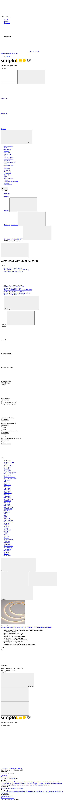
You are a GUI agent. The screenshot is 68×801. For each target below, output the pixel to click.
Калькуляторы (43, 791)
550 (4, 436)
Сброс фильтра (5, 383)
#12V (5, 464)
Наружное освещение (7, 172)
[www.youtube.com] (40, 753)
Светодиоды (8, 184)
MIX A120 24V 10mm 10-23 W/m (14, 291)
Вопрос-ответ (35, 791)
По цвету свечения (6, 353)
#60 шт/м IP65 (8, 520)
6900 (5, 429)
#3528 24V (7, 510)
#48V (5, 515)
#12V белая (7, 475)
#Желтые (7, 541)
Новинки (7, 193)
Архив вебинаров (21, 791)
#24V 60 (6, 486)
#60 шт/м (7, 518)
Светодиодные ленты (7, 782)
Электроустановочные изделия (25, 785)
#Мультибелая (8, 546)
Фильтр (3, 599)
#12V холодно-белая (10, 478)
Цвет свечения (5, 398)
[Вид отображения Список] (43, 579)
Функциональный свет (13, 783)
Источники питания (7, 150)
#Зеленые (7, 542)
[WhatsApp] (14, 52)
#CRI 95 (6, 525)
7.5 (4, 421)
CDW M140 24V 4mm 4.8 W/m (13, 271)
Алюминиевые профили (8, 159)
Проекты (7, 23)
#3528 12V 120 (8, 507)
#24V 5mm (7, 485)
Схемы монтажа (52, 791)
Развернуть (8, 309)
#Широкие (7, 555)
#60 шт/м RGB (8, 522)
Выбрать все (4, 400)
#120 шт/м (7, 461)
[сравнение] (15, 694)
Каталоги (3, 791)
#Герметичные (8, 539)
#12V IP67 (7, 469)
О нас (6, 19)
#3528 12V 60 (8, 509)
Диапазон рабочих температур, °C (11, 438)
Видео (8, 791)
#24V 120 (7, 483)
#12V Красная (8, 473)
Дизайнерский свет (26, 783)
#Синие (6, 552)
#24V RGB (7, 491)
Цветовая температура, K (8, 423)
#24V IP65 (7, 488)
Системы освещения (7, 169)
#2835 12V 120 (8, 499)
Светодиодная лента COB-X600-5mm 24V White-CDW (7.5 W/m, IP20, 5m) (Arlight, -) (26, 627)
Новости (6, 21)
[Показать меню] (23, 205)
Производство (8, 788)
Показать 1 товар (6, 444)
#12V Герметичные (10, 472)
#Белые (6, 538)
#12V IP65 (7, 467)
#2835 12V (7, 497)
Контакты (15, 53)
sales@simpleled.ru (16, 768)
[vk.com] (14, 739)
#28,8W (6, 494)
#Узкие (6, 554)
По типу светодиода (7, 367)
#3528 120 (7, 505)
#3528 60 (7, 512)
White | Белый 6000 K (10, 402)
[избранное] (15, 708)
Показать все (5, 571)
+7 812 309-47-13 (6, 768)
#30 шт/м (7, 504)
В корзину (31, 686)
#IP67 (6, 533)
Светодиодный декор (10, 785)
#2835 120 (7, 496)
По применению (6, 381)
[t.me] (40, 739)
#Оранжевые (8, 547)
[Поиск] (31, 77)
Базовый (3, 340)
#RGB (6, 534)
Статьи (28, 791)
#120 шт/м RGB (9, 462)
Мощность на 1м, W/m (8, 418)
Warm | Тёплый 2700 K (10, 404)
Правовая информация (7, 777)
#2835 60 (7, 502)
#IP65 (6, 531)
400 (4, 434)
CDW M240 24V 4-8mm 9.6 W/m (14, 286)
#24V (5, 481)
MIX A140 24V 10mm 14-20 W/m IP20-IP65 (17, 293)
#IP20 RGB (7, 530)
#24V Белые (8, 493)
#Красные (7, 544)
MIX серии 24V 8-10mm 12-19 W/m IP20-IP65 (18, 290)
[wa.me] (14, 753)
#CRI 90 (6, 523)
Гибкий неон (6, 175)
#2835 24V (7, 501)
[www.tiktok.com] (14, 767)
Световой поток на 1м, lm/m (9, 431)
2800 (5, 427)
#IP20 (6, 528)
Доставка (7, 56)
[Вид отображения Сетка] (15, 579)
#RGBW (6, 536)
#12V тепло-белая (9, 477)
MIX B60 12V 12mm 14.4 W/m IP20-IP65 (16, 270)
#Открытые (7, 549)
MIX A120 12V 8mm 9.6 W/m (13, 268)
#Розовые (7, 550)
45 (4, 442)
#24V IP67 (7, 489)
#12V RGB (7, 470)
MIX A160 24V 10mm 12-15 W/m (14, 295)
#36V (5, 514)
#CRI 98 (6, 526)
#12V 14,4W (8, 465)
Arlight (13, 778)
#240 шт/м (7, 480)
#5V (5, 517)
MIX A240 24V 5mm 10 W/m (12, 288)
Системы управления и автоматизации (37, 782)
